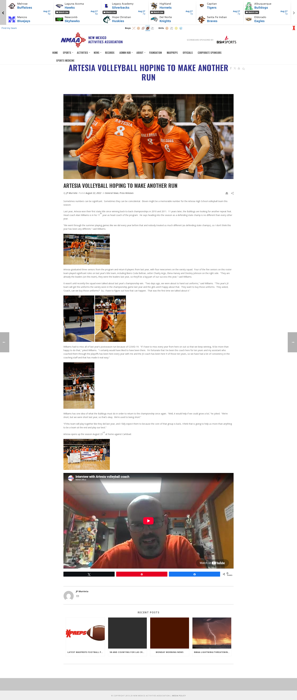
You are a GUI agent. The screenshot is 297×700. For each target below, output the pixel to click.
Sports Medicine (65, 60)
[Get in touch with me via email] (77, 596)
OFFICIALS (188, 53)
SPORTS (67, 53)
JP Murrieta (71, 193)
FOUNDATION (155, 53)
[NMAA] (91, 40)
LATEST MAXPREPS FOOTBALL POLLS (86, 652)
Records (109, 53)
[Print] (227, 193)
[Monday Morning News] (169, 633)
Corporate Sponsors (210, 53)
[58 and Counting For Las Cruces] (127, 633)
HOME (55, 53)
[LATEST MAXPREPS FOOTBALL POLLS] (85, 633)
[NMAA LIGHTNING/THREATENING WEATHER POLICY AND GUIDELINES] (211, 633)
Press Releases (126, 193)
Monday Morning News (169, 652)
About (139, 53)
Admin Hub (125, 53)
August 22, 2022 (93, 193)
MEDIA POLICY (179, 695)
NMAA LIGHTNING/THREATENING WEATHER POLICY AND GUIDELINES (212, 652)
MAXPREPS (172, 53)
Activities (82, 53)
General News (111, 193)
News (96, 53)
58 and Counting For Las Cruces (128, 652)
